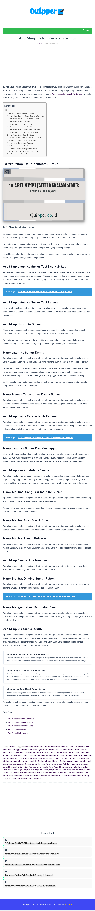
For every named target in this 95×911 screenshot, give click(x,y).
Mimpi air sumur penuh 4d (27, 761)
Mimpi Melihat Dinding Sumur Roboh (24, 149)
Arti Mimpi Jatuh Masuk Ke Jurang (67, 94)
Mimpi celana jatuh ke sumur (34, 764)
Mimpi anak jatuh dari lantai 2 (48, 761)
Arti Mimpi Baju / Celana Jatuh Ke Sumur (25, 129)
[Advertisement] (47, 66)
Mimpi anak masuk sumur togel (70, 761)
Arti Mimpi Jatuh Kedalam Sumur (15, 755)
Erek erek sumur (79, 758)
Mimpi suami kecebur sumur (31, 778)
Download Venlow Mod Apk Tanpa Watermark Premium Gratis (32, 854)
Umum (12, 747)
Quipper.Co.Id (59, 904)
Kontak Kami (45, 904)
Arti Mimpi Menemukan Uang (20, 726)
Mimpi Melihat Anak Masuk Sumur (23, 140)
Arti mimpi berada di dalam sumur (72, 750)
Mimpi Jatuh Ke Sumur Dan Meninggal (24, 132)
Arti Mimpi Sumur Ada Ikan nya (22, 146)
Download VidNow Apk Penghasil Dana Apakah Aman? (29, 875)
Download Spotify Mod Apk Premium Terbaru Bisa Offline (30, 886)
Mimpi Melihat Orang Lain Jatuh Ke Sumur (25, 138)
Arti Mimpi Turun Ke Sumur (20, 121)
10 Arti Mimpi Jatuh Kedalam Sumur (20, 113)
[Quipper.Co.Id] (47, 13)
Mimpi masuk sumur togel (76, 770)
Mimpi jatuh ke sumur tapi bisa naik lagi (73, 767)
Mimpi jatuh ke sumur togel (12, 770)
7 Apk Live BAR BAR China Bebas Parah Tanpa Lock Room (31, 843)
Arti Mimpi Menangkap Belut (20, 722)
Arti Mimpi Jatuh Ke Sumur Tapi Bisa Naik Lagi (27, 116)
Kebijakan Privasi (31, 904)
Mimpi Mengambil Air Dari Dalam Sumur (25, 151)
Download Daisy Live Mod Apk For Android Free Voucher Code (32, 864)
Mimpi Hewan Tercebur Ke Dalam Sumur (24, 127)
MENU (87, 31)
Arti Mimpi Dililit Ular (17, 729)
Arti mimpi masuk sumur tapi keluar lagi (41, 755)
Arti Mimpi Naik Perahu (18, 733)
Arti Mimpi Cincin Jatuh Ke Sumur (22, 135)
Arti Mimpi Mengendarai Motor (21, 719)
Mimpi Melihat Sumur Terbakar (22, 143)
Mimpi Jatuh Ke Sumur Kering (21, 124)
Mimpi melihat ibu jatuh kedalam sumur (38, 773)
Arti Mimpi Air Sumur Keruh (21, 154)
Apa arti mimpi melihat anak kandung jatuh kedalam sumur (44, 747)
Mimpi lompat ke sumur (57, 770)
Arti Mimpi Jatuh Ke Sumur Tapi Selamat (24, 119)
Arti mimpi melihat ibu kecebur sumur (70, 755)
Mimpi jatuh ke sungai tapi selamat (35, 770)
